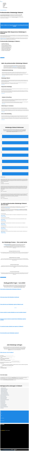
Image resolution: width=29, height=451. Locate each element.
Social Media (14, 150)
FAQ (3, 6)
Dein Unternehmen (3, 356)
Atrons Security (6, 141)
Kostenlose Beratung (3, 277)
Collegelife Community (8, 148)
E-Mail (1, 357)
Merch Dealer (5, 135)
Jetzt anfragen (5, 7)
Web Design (14, 137)
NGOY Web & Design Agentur (6, 449)
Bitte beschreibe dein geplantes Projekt (6, 362)
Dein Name (2, 355)
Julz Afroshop (5, 173)
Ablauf (4, 5)
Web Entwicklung (10, 143)
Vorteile (4, 4)
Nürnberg (18, 209)
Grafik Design (9, 137)
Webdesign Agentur (7, 207)
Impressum (12, 449)
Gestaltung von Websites (3, 38)
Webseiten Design (15, 66)
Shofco (4, 154)
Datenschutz (2, 363)
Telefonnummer (2, 359)
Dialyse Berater (6, 166)
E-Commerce (4, 137)
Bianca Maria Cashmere (8, 160)
